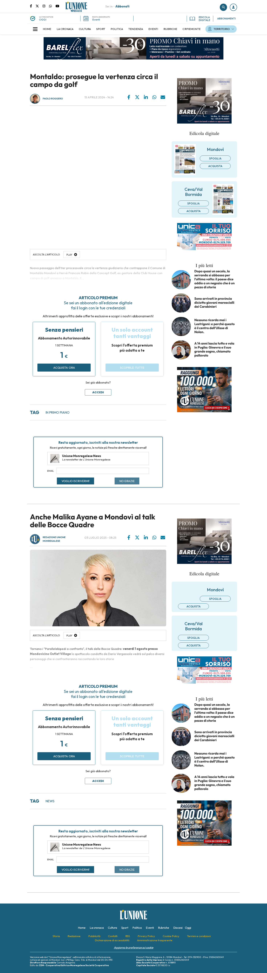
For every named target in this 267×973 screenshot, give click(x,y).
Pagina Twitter (39, 6)
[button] (233, 7)
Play (69, 635)
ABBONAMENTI (226, 18)
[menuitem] (47, 29)
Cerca (223, 7)
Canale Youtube (57, 6)
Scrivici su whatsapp (52, 6)
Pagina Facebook (33, 6)
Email (50, 470)
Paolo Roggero (53, 98)
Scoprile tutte (132, 367)
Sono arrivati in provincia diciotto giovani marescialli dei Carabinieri (214, 303)
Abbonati (122, 6)
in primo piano (58, 412)
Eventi (96, 19)
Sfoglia (215, 158)
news (50, 801)
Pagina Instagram (46, 6)
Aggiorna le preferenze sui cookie (133, 947)
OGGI (42, 19)
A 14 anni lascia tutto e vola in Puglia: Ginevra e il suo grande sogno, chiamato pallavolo (214, 349)
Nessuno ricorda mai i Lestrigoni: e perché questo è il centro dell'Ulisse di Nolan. (214, 326)
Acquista (215, 166)
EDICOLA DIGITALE (204, 19)
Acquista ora (64, 367)
